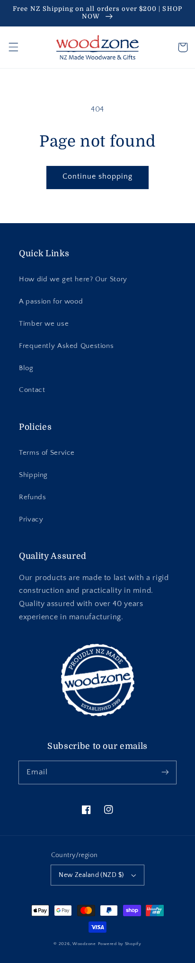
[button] (13, 47)
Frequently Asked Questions (66, 346)
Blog (26, 368)
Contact (32, 390)
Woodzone (84, 944)
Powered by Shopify (120, 944)
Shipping (33, 475)
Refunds (32, 497)
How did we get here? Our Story (73, 279)
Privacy (31, 519)
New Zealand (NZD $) (91, 875)
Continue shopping (97, 177)
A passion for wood (51, 301)
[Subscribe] (165, 772)
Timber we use (44, 324)
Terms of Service (47, 453)
